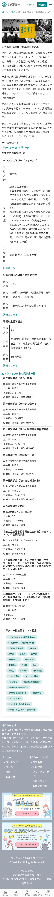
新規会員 (42, 4)
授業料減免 (37, 670)
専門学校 (23, 670)
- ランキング (11, 762)
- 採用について (39, 781)
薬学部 (11, 654)
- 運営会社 (36, 762)
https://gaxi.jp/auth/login (16, 147)
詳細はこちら (10, 268)
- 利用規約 (36, 767)
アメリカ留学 (13, 676)
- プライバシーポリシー (40, 774)
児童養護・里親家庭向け (18, 687)
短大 (35, 665)
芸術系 (22, 654)
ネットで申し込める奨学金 (19, 704)
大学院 (24, 665)
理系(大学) (29, 659)
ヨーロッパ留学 (31, 676)
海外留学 (12, 665)
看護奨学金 (36, 693)
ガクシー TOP (8, 12)
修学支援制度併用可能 (17, 693)
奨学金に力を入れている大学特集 (21, 709)
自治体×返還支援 (15, 648)
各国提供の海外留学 (31, 681)
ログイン (30, 4)
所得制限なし (13, 659)
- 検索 (7, 772)
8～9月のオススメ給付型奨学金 (21, 642)
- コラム (8, 767)
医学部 (34, 654)
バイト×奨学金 (14, 698)
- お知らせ (9, 776)
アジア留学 (12, 681)
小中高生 (32, 648)
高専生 (11, 670)
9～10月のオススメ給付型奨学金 (21, 637)
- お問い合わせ (39, 785)
